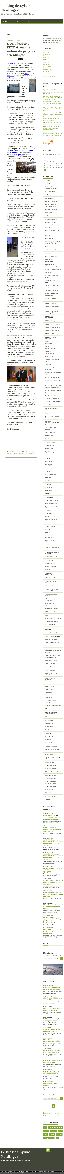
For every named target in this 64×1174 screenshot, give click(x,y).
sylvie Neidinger (49, 840)
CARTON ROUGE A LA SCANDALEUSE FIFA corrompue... (51, 1073)
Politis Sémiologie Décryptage (50, 599)
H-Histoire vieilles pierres (52, 327)
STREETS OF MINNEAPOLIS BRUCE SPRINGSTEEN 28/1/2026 (53, 843)
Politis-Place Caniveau (51, 608)
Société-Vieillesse (50, 689)
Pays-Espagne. (49, 468)
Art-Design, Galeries (51, 219)
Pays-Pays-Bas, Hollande (52, 507)
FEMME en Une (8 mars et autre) (52, 286)
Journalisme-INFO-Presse (52, 377)
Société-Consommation (52, 646)
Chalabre (60, 124)
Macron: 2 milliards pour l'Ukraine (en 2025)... (52, 1030)
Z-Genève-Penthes (50, 786)
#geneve (51, 1134)
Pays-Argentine (49, 445)
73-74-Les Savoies (50, 191)
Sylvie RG (46, 828)
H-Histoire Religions (51, 321)
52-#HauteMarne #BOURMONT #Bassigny (52, 187)
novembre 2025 (47, 71)
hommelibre (47, 929)
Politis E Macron (50, 563)
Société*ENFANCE (50, 625)
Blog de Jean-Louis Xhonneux (52, 98)
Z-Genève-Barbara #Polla (52, 772)
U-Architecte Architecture (53, 705)
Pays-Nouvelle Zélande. (52, 500)
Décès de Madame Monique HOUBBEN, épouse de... (51, 97)
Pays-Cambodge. (50, 452)
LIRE (46, 413)
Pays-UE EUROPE (50, 526)
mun (21, 454)
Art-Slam (47, 253)
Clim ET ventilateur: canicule (50, 1084)
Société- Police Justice (51, 639)
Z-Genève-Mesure (50, 778)
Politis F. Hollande (50, 566)
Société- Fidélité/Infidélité (52, 636)
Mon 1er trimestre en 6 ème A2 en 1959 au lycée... (52, 108)
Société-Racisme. (50, 686)
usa (45, 1127)
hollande (59, 1134)
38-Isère (47, 183)
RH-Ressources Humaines (52, 612)
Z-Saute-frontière (50, 796)
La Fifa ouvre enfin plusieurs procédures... (51, 1020)
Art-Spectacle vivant (51, 256)
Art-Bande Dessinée (51, 209)
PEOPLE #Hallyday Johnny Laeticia (53, 548)
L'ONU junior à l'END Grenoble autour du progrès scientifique (21, 49)
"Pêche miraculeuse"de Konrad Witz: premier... (51, 818)
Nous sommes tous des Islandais (53, 92)
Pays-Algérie (49, 439)
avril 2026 (46, 59)
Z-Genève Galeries (50, 765)
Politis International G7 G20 (52, 582)
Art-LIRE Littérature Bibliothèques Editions (52, 231)
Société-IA (48, 667)
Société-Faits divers (51, 660)
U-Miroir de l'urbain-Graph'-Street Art (51, 713)
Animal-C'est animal (51, 201)
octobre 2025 (47, 74)
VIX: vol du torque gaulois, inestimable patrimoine (52, 1041)
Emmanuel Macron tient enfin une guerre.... (53, 894)
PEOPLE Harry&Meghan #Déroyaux (52, 553)
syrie (45, 1134)
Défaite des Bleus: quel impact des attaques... (52, 1061)
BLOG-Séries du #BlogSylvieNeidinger (51, 265)
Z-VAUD (47, 799)
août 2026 (46, 52)
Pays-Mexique (49, 497)
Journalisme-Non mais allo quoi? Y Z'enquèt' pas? (53, 391)
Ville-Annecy (49, 726)
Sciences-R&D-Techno (51, 621)
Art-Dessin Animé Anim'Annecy (50, 223)
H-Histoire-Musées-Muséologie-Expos (53, 342)
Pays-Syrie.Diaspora (51, 519)
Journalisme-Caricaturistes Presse (53, 373)
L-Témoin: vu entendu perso (51, 409)
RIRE (46, 615)
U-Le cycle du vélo (50, 709)
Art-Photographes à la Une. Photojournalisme (53, 242)
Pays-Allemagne (50, 442)
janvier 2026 (47, 67)
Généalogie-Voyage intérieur (50, 299)
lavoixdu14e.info (48, 129)
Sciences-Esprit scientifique (53, 618)
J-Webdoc (48, 364)
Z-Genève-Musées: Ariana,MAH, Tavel (50, 782)
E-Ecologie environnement (53, 269)
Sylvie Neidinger (49, 868)
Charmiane (47, 905)
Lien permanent (12, 451)
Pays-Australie (49, 448)
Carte (45, 943)
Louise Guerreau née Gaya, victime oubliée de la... (52, 132)
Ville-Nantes (48, 739)
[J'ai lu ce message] (62, 1171)
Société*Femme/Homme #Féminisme (52, 628)
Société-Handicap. (50, 663)
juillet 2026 (46, 55)
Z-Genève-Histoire (50, 775)
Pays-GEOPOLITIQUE (51, 474)
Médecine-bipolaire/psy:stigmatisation (53, 422)
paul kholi (26, 454)
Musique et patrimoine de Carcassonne (53, 134)
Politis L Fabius (49, 586)
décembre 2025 (47, 69)
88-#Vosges (48, 195)
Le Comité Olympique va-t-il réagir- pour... (53, 870)
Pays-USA (48, 532)
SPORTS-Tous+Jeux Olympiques (50, 696)
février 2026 (46, 64)
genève (60, 1131)
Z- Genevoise (49, 754)
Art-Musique (49, 238)
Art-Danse (48, 216)
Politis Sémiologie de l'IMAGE (51, 594)
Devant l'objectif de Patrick (52, 119)
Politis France (49, 570)
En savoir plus (20, 1172)
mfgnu (18, 454)
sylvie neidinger (49, 815)
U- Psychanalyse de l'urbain (50, 701)
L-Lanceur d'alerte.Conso (52, 398)
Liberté (48, 93)
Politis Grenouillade (51, 578)
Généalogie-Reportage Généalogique (51, 294)
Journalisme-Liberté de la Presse (52, 381)
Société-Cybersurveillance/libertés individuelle (53, 650)
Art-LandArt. (49, 227)
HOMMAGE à (49, 356)
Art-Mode (48, 235)
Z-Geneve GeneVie (50, 768)
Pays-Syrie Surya (50, 516)
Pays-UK (47, 529)
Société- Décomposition (52, 633)
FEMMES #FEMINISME (51, 290)
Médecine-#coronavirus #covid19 (52, 417)
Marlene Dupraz (49, 880)
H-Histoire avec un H (51, 303)
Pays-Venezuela (49, 540)
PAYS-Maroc (48, 494)
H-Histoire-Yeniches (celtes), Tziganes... (51, 347)
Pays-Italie (48, 484)
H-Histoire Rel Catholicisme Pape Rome (52, 312)
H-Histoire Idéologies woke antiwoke (53, 307)
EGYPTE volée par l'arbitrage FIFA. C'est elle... (52, 1051)
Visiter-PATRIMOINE (51, 746)
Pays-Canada (49, 455)
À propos (25, 21)
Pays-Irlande (49, 481)
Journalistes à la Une (51, 395)
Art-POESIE (48, 246)
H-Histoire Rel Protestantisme (49, 317)
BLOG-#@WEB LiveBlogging (49, 260)
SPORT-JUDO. (49, 692)
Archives (15, 21)
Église (45, 90)
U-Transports (49, 720)
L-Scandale (48, 405)
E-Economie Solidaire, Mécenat (51, 276)
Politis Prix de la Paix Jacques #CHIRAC (51, 590)
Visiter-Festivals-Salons (52, 743)
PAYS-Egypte (48, 464)
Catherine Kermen (50, 854)
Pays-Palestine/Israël (51, 503)
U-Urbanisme (49, 723)
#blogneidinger (49, 1138)
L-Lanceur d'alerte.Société (53, 401)
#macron (53, 1131)
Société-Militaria (50, 670)
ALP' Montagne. (49, 198)
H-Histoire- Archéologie (52, 330)
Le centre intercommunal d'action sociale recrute (52, 123)
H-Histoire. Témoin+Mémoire (50, 352)
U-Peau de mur (49, 717)
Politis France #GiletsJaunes (49, 574)
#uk (57, 1138)
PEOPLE (47, 544)
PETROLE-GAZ (49, 560)
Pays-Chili (48, 458)
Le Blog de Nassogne (56, 114)
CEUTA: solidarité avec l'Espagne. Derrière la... (53, 1009)
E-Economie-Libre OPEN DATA (52, 281)
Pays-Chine (48, 461)
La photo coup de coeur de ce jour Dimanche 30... (52, 117)
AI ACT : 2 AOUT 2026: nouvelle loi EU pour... (53, 999)
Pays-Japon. (48, 487)
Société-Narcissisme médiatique (51, 674)
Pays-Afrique (49, 435)
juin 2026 (46, 57)
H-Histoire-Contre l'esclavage (50, 338)
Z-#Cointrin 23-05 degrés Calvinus (52, 758)
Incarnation (53, 90)
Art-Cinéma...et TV (50, 212)
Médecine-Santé (50, 432)
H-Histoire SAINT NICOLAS (53, 324)
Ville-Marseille (49, 736)
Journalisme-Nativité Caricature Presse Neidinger (53, 386)
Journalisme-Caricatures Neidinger (52, 368)
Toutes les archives (49, 76)
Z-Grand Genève (50, 793)
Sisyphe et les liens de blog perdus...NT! (52, 919)
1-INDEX (47, 180)
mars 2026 (46, 62)
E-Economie (48, 272)
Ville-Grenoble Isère (51, 730)
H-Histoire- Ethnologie (52, 334)
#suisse (46, 1131)
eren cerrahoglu (20, 453)
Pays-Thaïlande (49, 523)
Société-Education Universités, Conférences (53, 656)
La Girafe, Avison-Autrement (52, 104)
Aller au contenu (6, 1)
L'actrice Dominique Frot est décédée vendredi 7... (52, 988)
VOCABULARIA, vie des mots (52, 750)
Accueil (5, 21)
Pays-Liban (48, 490)
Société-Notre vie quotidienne (50, 679)
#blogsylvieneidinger (55, 1127)
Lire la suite (54, 42)
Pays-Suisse (48, 513)
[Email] (53, 1106)
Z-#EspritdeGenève (50, 762)
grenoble (13, 454)
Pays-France (48, 471)
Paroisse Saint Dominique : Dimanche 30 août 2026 (52, 127)
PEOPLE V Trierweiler (51, 557)
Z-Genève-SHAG (49, 789)
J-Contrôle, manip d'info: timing (52, 360)
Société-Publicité (50, 683)
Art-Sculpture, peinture (52, 250)
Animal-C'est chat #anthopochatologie (51, 205)
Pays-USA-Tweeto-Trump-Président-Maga (53, 536)
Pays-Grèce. (48, 477)
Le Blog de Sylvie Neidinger (16, 7)
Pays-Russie (48, 510)
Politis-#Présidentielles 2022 (52, 604)
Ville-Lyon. (48, 733)
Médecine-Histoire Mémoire (50, 428)
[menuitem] (5, 21)
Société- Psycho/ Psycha (52, 642)
